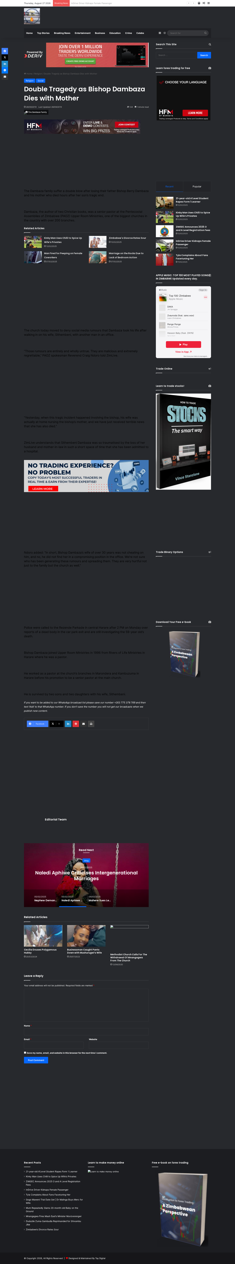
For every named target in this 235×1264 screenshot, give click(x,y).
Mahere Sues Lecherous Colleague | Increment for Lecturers (84, 875)
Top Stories (43, 33)
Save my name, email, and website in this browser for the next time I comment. (67, 1053)
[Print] (91, 724)
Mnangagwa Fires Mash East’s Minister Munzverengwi (53, 1216)
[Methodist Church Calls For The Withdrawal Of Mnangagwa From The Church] (129, 938)
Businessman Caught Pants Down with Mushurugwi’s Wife (84, 951)
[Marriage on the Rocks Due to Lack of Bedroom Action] (97, 257)
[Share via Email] (83, 724)
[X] (5, 57)
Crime (128, 33)
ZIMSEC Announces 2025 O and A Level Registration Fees (193, 228)
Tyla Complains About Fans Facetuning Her (92, 3)
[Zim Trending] (32, 16)
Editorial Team (56, 819)
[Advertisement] (149, 17)
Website (93, 1039)
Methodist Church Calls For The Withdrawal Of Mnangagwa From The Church (128, 957)
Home (29, 33)
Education (115, 33)
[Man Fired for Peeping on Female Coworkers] (33, 257)
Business (100, 33)
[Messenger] (5, 70)
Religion (38, 73)
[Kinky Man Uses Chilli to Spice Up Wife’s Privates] (33, 242)
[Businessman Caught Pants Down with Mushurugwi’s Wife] (86, 936)
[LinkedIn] (68, 724)
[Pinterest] (76, 724)
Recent (169, 186)
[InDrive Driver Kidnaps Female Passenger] (164, 245)
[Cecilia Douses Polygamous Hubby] (43, 936)
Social (40, 80)
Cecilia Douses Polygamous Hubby (40, 951)
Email (27, 1039)
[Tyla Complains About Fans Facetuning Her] (164, 260)
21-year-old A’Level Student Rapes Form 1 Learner (192, 200)
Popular (197, 186)
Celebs (140, 33)
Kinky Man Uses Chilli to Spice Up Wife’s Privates (193, 214)
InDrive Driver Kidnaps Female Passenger (47, 1189)
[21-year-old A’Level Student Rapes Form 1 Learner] (164, 203)
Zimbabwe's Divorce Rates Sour (127, 238)
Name (28, 1025)
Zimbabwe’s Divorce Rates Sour (42, 1229)
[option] (84, 875)
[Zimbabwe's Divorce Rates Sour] (97, 242)
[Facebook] (5, 51)
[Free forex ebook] (86, 54)
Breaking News (62, 33)
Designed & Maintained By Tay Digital (87, 1258)
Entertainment (82, 33)
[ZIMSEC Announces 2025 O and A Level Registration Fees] (164, 231)
